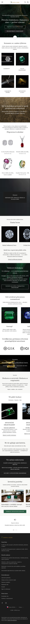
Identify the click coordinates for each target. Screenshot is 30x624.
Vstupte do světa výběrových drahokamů (15, 287)
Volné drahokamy (22, 69)
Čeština (20, 607)
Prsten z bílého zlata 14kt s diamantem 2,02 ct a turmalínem (7, 173)
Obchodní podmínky (5, 577)
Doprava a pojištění (5, 582)
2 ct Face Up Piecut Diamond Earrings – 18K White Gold (7, 152)
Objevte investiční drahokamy (9, 435)
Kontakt (3, 586)
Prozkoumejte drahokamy (15, 31)
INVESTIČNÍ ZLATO (22, 92)
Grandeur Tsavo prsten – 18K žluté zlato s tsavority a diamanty (22, 173)
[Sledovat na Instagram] (6, 603)
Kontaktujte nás (4, 596)
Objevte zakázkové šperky (15, 26)
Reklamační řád (4, 584)
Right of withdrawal (5, 589)
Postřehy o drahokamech (7, 598)
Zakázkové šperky (8, 92)
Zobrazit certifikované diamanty (15, 259)
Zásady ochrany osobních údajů (8, 580)
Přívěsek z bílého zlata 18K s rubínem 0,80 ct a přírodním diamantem (22, 152)
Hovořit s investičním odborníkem (15, 473)
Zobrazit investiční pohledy (15, 511)
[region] (15, 523)
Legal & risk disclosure (12, 620)
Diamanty (7, 68)
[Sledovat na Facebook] (2, 603)
